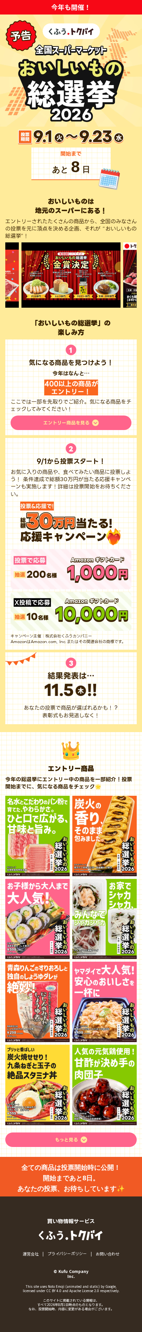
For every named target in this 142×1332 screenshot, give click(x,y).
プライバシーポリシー (67, 1254)
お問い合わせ (108, 1253)
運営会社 (31, 1253)
